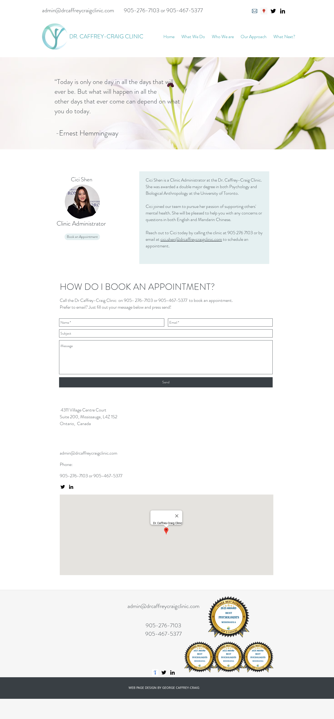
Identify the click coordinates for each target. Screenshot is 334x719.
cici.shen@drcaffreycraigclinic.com (191, 239)
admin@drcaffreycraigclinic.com (78, 10)
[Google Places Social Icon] (263, 11)
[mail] (254, 11)
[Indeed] (155, 672)
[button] (193, 36)
